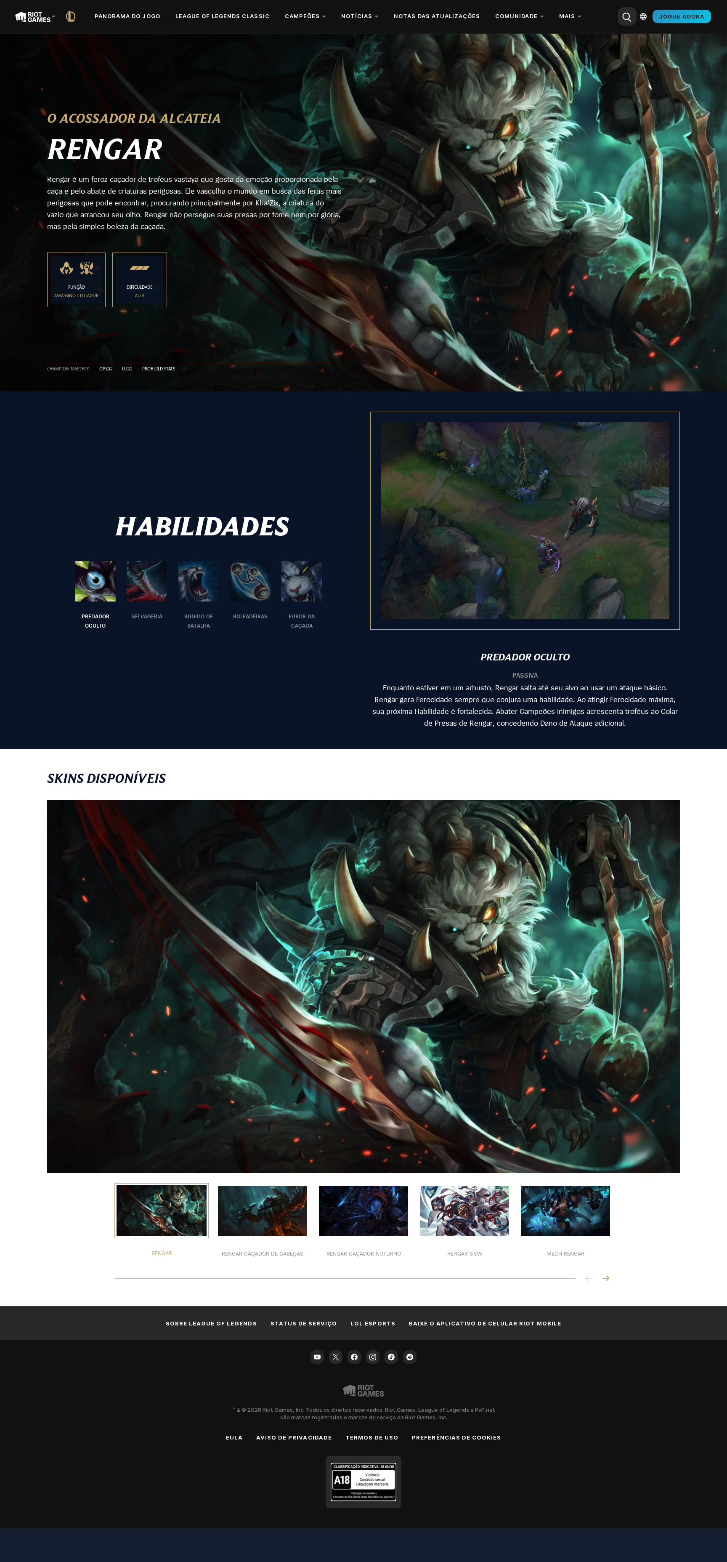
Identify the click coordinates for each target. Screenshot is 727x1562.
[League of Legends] (72, 16)
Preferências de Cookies (456, 1437)
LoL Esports (372, 1323)
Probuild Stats (158, 369)
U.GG (127, 369)
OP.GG (105, 369)
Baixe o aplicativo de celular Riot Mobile (485, 1323)
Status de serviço (304, 1323)
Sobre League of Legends (211, 1323)
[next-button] (606, 1279)
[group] (198, 595)
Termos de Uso (372, 1437)
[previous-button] (589, 1279)
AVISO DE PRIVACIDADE (294, 1437)
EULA (234, 1437)
